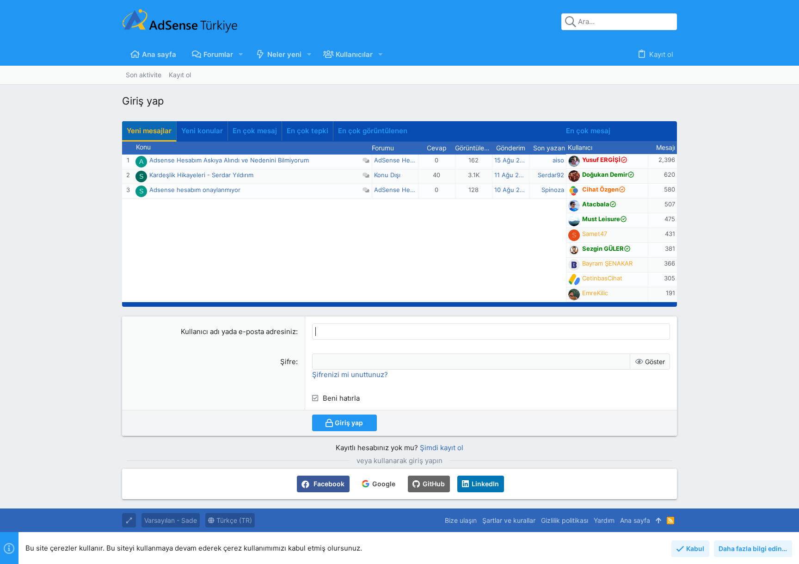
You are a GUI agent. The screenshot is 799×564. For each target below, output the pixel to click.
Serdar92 (551, 175)
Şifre (288, 361)
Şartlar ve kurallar (508, 520)
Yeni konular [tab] (202, 130)
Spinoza (552, 189)
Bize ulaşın (461, 520)
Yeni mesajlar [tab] (149, 130)
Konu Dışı (387, 175)
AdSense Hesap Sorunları (411, 160)
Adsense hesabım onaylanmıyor (194, 189)
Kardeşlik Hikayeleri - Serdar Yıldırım (201, 175)
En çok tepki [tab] (307, 130)
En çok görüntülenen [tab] (372, 130)
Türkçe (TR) (233, 520)
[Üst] (658, 520)
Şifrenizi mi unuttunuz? (350, 374)
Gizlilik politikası (564, 520)
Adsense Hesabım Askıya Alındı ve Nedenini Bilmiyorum (229, 160)
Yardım (604, 520)
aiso (558, 160)
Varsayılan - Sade (170, 520)
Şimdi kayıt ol (441, 447)
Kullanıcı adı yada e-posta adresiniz (238, 331)
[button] (240, 54)
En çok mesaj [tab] (255, 130)
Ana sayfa (635, 520)
